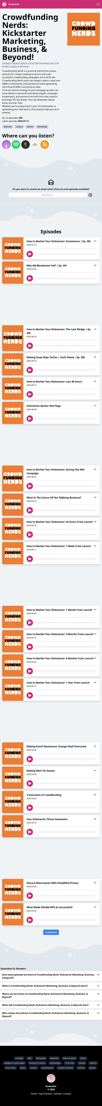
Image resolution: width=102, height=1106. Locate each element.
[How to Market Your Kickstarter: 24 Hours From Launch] (12, 529)
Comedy (19, 1058)
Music (83, 1058)
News (22, 1068)
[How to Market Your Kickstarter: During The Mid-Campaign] (12, 478)
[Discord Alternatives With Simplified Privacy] (12, 890)
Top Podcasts (45, 1093)
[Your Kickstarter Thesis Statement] (12, 826)
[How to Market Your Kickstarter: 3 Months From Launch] (12, 641)
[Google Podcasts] (35, 144)
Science (81, 1068)
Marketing (42, 126)
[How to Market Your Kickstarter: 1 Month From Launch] (12, 617)
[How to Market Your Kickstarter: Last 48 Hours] (12, 389)
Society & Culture (37, 1063)
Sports (92, 1068)
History (93, 1063)
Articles (57, 1093)
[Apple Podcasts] (6, 144)
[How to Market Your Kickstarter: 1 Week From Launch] (12, 553)
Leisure (19, 126)
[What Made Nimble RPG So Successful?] (12, 914)
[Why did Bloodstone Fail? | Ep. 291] (12, 272)
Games (30, 126)
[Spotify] (16, 144)
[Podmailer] (51, 1078)
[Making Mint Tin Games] (12, 778)
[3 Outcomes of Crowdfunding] (12, 802)
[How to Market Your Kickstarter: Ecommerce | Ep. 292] (12, 248)
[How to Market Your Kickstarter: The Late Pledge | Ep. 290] (12, 338)
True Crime (11, 1068)
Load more (51, 932)
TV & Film (69, 1063)
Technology (55, 1063)
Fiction (82, 1063)
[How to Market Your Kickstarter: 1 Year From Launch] (12, 690)
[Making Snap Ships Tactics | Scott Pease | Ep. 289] (12, 364)
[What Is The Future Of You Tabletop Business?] (12, 505)
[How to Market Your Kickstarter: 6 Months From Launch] (12, 665)
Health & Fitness (65, 1068)
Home (34, 1093)
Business (8, 126)
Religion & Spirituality (14, 1063)
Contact (67, 1093)
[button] (98, 4)
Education (41, 1058)
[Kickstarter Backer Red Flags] (12, 413)
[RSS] (44, 144)
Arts (30, 1058)
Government (47, 1068)
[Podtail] (25, 144)
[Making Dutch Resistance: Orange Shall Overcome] (12, 753)
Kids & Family (69, 1058)
